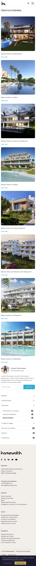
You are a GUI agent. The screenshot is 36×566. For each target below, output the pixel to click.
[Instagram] (5, 459)
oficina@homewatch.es (9, 485)
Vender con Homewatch (9, 517)
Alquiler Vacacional (7, 534)
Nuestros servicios (7, 498)
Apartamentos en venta (9, 521)
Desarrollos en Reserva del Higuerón (16, 272)
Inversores (4, 405)
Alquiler (3, 396)
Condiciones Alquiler (8, 540)
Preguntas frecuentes (8, 502)
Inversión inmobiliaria (8, 519)
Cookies (3, 555)
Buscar (29, 387)
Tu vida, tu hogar (7, 423)
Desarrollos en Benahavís (11, 54)
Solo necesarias (8, 563)
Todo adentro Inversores (18, 411)
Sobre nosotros (6, 496)
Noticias (17, 433)
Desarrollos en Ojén (9, 97)
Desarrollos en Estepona (11, 315)
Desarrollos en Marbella (11, 359)
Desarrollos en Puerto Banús (13, 228)
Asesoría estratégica (18, 414)
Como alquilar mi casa (8, 542)
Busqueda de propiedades (10, 515)
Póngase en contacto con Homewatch (14, 504)
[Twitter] (12, 459)
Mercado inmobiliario (17, 428)
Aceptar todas (20, 563)
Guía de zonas (6, 400)
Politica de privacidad (17, 559)
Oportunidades (18, 418)
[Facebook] (2, 459)
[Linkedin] (9, 459)
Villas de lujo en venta (8, 523)
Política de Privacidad (23, 551)
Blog (2, 500)
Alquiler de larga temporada (10, 538)
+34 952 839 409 (6, 483)
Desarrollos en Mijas (9, 184)
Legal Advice (12, 555)
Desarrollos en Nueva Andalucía (14, 141)
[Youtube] (16, 459)
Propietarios (17, 438)
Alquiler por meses (7, 536)
